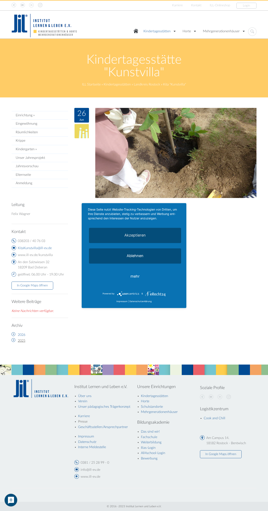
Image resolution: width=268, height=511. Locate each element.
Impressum (122, 301)
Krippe (20, 140)
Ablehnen (135, 256)
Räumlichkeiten (27, 132)
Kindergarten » (26, 149)
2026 (21, 334)
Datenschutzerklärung (140, 301)
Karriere (177, 5)
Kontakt (196, 5)
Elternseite (23, 174)
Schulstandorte (152, 406)
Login (246, 5)
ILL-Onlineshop (220, 5)
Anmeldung (24, 183)
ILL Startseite (91, 84)
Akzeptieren (135, 235)
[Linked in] (220, 397)
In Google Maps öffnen (32, 285)
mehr (135, 276)
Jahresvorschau (27, 166)
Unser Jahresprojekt (30, 157)
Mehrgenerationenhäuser (221, 31)
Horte (187, 31)
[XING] (202, 397)
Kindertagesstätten (157, 31)
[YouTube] (211, 397)
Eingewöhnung (26, 123)
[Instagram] (228, 397)
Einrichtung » (25, 115)
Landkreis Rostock (147, 84)
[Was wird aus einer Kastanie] (175, 152)
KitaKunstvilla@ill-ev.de (35, 248)
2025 (21, 340)
